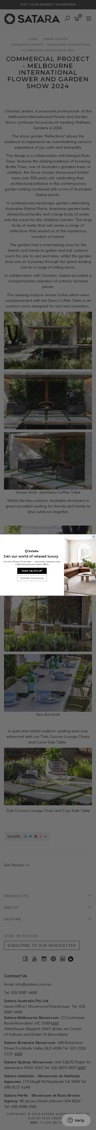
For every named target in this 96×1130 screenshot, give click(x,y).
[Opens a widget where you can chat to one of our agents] (76, 1120)
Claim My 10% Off (32, 571)
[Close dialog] (93, 536)
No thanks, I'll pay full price (32, 578)
